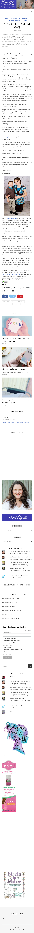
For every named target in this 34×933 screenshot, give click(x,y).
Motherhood (9, 21)
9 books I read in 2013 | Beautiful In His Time (15, 422)
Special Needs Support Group (10, 618)
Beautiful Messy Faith (8, 606)
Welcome (12, 677)
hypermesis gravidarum (17, 301)
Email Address (7, 632)
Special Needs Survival (8, 614)
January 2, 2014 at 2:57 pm (8, 419)
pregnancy (16, 304)
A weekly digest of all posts (12, 640)
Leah (9, 135)
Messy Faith (7, 654)
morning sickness (7, 304)
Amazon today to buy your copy (11, 274)
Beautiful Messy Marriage (9, 602)
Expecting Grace (7, 137)
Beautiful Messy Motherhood (17, 585)
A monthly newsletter (10, 643)
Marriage (6, 651)
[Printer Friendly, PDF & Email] (4, 282)
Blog (11, 711)
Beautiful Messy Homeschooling (11, 610)
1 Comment (29, 308)
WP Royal (21, 929)
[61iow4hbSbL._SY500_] (17, 737)
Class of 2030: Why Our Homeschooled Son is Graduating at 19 (20, 570)
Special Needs (8, 645)
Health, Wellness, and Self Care (13, 649)
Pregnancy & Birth (22, 21)
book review (6, 301)
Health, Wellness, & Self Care (16, 18)
